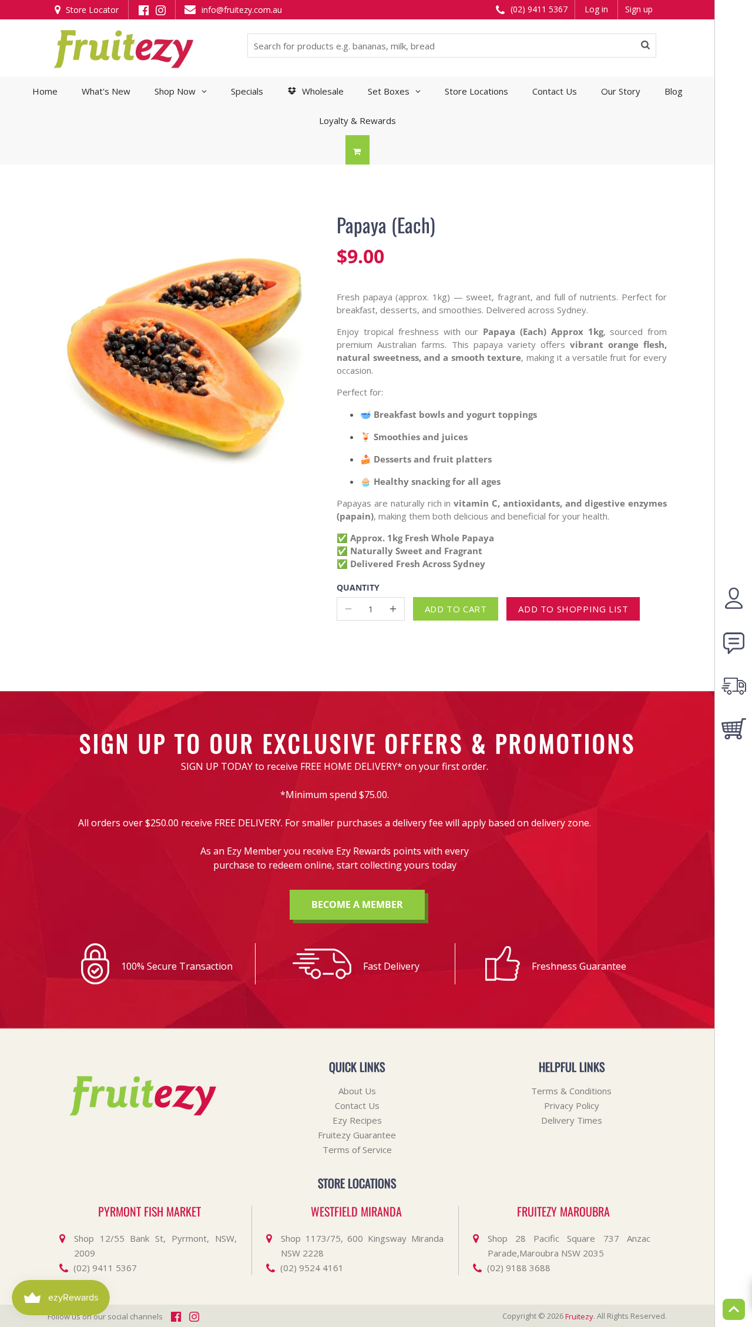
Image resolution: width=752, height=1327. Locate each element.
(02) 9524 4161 (312, 1268)
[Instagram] (161, 9)
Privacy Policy (571, 1105)
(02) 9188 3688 (518, 1268)
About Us (357, 1091)
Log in (596, 9)
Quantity (358, 588)
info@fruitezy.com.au (240, 9)
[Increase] (393, 609)
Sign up (639, 9)
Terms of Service (357, 1149)
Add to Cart (456, 609)
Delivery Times (571, 1120)
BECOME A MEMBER (357, 904)
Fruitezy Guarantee (357, 1135)
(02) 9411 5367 (538, 9)
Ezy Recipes (357, 1120)
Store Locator (91, 9)
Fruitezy (579, 1316)
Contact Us (357, 1105)
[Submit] (645, 46)
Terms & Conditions (571, 1091)
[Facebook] (144, 9)
